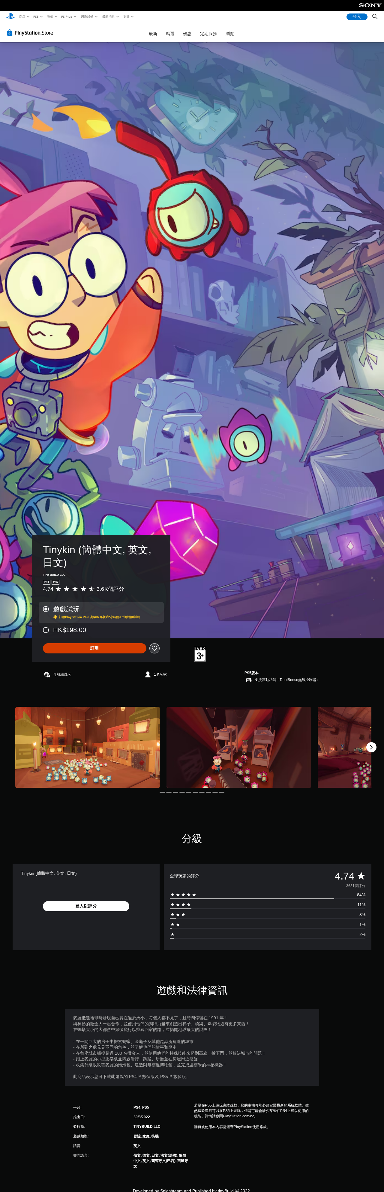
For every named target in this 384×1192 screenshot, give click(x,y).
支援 (126, 16)
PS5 (36, 16)
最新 (153, 33)
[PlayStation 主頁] (10, 17)
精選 (170, 33)
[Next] (371, 747)
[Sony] (370, 9)
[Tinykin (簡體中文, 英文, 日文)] (87, 747)
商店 (22, 16)
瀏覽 (230, 33)
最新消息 (108, 16)
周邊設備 (87, 16)
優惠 (187, 33)
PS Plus (67, 16)
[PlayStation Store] (31, 32)
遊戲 (50, 16)
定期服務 (208, 33)
